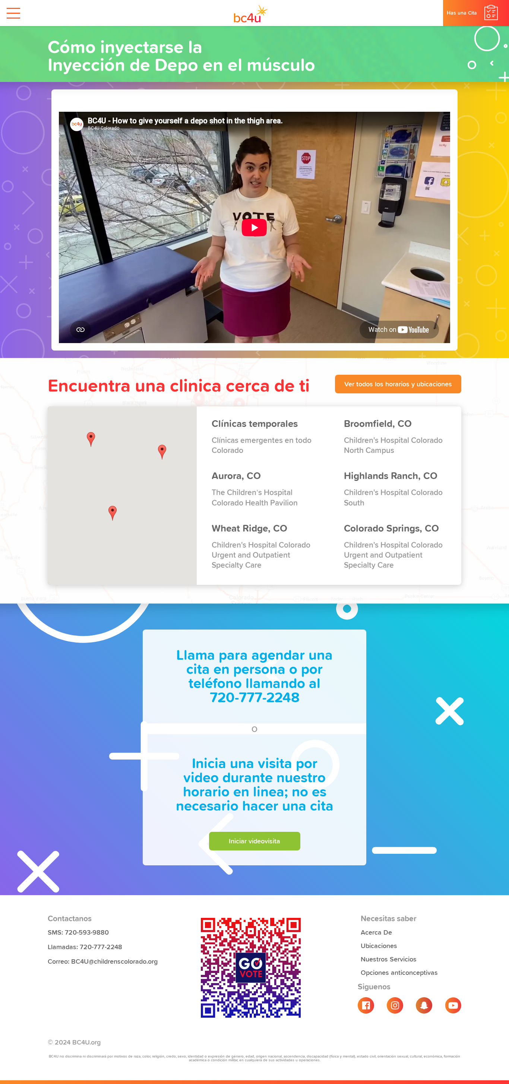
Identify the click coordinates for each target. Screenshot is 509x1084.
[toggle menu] (13, 13)
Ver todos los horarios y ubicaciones (398, 383)
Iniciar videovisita (254, 840)
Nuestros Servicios (389, 958)
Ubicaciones (379, 945)
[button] (162, 452)
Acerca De (376, 931)
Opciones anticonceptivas (399, 972)
